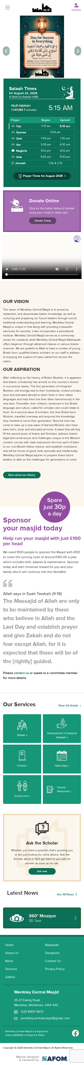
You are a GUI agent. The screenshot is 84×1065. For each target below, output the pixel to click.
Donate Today (43, 220)
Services (11, 969)
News (9, 961)
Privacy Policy (55, 969)
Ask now (42, 871)
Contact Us (53, 961)
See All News (65, 894)
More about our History (21, 475)
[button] (6, 51)
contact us (21, 673)
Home (9, 945)
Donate (76, 10)
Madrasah (52, 945)
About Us (11, 953)
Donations (52, 953)
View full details (68, 705)
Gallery (10, 977)
